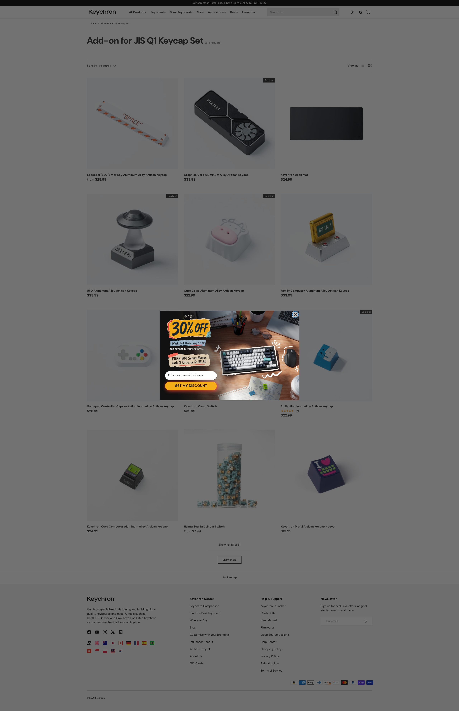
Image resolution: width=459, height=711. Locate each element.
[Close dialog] (295, 314)
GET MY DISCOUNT (191, 386)
